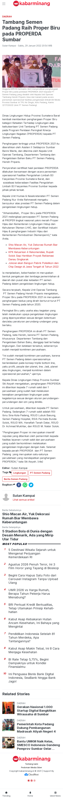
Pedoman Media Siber (31, 767)
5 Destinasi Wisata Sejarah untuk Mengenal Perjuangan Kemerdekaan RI (32, 553)
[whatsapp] (24, 484)
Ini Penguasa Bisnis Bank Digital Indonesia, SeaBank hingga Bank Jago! (32, 677)
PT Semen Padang (40, 473)
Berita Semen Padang (15, 479)
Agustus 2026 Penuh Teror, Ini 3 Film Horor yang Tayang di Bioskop (33, 566)
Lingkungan (19, 473)
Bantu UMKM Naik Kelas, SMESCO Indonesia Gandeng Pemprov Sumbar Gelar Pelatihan (38, 745)
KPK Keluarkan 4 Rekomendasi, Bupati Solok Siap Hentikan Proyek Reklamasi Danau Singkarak (31, 256)
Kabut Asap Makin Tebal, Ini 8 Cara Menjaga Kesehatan (33, 650)
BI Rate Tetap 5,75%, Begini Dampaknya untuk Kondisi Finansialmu (28, 663)
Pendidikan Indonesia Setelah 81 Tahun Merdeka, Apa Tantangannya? (31, 637)
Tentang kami (31, 764)
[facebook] (18, 484)
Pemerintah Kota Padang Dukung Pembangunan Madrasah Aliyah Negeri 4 (36, 727)
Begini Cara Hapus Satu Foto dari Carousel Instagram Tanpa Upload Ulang (33, 579)
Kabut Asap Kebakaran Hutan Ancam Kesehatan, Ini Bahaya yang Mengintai (33, 622)
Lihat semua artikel (23, 499)
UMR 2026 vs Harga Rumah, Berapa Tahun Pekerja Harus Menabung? (29, 593)
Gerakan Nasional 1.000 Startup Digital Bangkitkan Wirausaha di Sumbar (36, 710)
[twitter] (31, 484)
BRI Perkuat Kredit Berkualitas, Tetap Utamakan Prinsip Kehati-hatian (31, 608)
